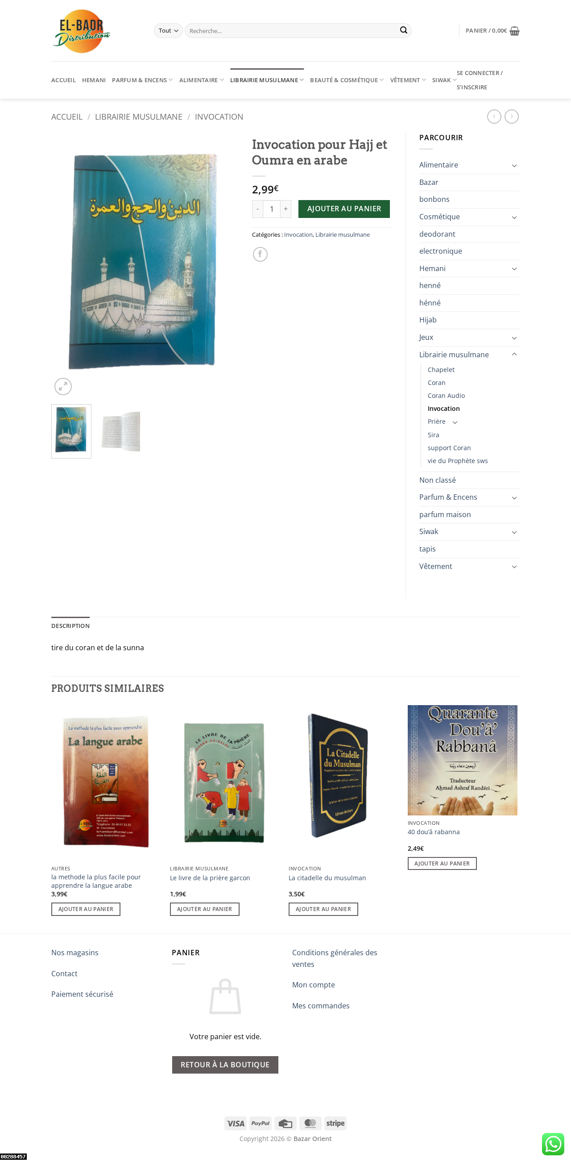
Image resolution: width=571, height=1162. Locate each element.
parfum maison (445, 514)
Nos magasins (75, 952)
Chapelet (441, 369)
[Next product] (494, 116)
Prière (437, 421)
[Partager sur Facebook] (260, 254)
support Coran (449, 447)
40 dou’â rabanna (434, 832)
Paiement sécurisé (82, 994)
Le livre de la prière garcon (210, 878)
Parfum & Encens (139, 80)
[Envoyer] (403, 30)
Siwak (441, 80)
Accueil (63, 80)
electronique (440, 251)
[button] (493, 31)
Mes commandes (321, 1006)
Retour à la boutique (225, 1065)
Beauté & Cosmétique (344, 80)
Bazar (429, 182)
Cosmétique (439, 217)
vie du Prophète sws (458, 460)
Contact (64, 973)
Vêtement (405, 80)
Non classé (437, 480)
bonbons (434, 199)
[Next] (223, 265)
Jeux (426, 337)
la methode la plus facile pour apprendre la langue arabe (96, 881)
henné (430, 285)
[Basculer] (514, 165)
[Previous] (66, 265)
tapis (427, 549)
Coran (437, 382)
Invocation (219, 116)
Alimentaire (198, 80)
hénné (430, 303)
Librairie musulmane (264, 80)
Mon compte (313, 985)
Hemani (94, 80)
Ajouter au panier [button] (86, 909)
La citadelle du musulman (327, 878)
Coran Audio (446, 395)
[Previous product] (511, 116)
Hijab (428, 320)
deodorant (437, 234)
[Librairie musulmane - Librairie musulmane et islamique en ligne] (96, 30)
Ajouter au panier (344, 208)
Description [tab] (70, 626)
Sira (433, 435)
